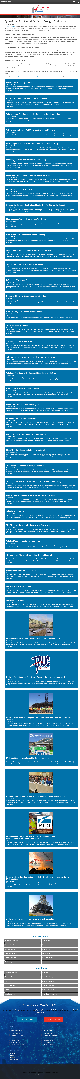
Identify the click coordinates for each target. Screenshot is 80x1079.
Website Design (38, 1074)
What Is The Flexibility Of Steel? (19, 83)
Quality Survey (10, 994)
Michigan (12, 1053)
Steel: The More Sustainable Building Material (25, 450)
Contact (52, 1068)
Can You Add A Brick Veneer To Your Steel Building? (27, 98)
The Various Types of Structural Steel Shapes (25, 264)
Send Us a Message (27, 1019)
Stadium (45, 962)
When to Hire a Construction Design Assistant (25, 405)
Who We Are (32, 1068)
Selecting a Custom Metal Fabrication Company (26, 160)
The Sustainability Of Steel (17, 326)
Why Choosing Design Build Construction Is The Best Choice (32, 130)
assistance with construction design (25, 76)
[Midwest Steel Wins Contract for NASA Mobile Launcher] (41, 905)
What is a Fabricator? (15, 600)
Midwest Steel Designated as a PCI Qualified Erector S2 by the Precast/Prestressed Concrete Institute (32, 838)
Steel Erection (47, 977)
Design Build (9, 985)
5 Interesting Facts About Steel (19, 342)
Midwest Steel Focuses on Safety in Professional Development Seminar (36, 796)
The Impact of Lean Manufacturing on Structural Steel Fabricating (33, 482)
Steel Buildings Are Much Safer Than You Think (26, 219)
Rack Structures (47, 958)
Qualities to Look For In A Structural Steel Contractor (28, 175)
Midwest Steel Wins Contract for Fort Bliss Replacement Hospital (33, 639)
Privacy (48, 1068)
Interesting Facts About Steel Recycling (22, 419)
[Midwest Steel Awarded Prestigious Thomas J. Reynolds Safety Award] (41, 664)
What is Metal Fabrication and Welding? (23, 541)
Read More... (9, 90)
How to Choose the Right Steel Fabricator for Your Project (30, 496)
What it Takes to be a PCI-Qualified (21, 571)
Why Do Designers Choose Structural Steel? (24, 312)
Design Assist (9, 981)
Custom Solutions (11, 977)
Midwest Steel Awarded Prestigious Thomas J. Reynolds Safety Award (35, 677)
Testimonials (42, 1068)
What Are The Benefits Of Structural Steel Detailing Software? (32, 373)
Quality (7, 990)
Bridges (45, 945)
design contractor (10, 26)
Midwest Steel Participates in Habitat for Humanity (27, 758)
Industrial (45, 953)
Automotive (46, 940)
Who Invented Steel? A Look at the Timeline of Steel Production (33, 114)
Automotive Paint (11, 945)
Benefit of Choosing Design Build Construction (26, 296)
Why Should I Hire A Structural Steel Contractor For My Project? (33, 357)
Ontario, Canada (14, 1059)
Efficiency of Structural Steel (18, 280)
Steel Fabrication (48, 981)
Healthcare (46, 949)
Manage (43, 1074)
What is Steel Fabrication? (17, 511)
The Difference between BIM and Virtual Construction (29, 525)
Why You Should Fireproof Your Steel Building (25, 235)
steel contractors (41, 76)
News (37, 1068)
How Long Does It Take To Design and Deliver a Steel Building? (32, 144)
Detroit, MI (13, 1055)
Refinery (8, 962)
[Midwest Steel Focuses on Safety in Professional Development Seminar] (41, 782)
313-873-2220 (6, 2)
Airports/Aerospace (11, 940)
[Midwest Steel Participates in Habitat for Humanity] (41, 744)
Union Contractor (48, 990)
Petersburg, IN (14, 1057)
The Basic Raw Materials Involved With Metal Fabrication (30, 555)
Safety (44, 972)
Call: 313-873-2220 (53, 1019)
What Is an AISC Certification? (19, 586)
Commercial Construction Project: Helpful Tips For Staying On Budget (35, 205)
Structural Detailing (48, 985)
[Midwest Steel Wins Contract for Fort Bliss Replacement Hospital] (41, 624)
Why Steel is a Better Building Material (22, 389)
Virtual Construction (49, 994)
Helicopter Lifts (10, 953)
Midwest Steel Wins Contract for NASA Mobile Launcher (30, 919)
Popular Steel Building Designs (19, 189)
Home (27, 1068)
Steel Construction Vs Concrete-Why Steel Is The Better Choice (32, 251)
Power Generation (11, 958)
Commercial (9, 949)
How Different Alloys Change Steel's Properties (26, 434)
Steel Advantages (11, 972)
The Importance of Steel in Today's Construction (26, 466)
